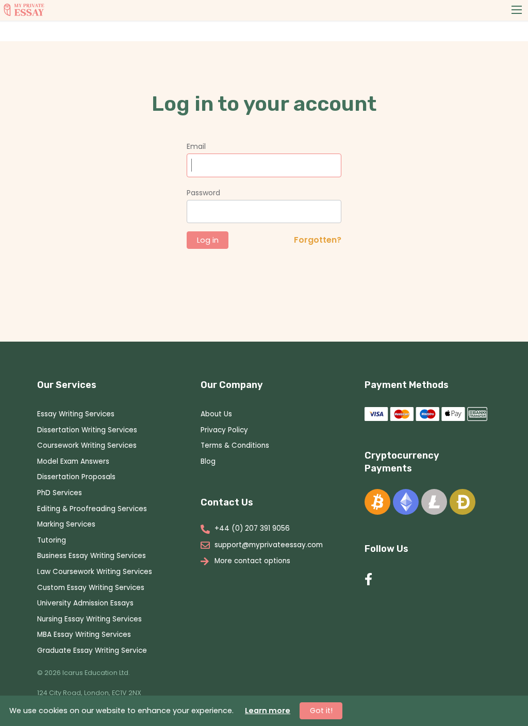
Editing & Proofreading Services (92, 509)
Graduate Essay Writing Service (92, 650)
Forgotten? (317, 240)
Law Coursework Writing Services (94, 572)
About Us (216, 414)
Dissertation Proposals (76, 477)
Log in (208, 240)
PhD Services (59, 493)
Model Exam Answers (73, 461)
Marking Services (66, 524)
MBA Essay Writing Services (84, 634)
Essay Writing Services (75, 414)
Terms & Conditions (235, 445)
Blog (208, 461)
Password (203, 193)
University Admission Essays (85, 603)
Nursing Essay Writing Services (89, 619)
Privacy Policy (224, 430)
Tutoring (51, 540)
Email (196, 146)
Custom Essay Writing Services (90, 588)
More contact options (252, 561)
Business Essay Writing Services (91, 556)
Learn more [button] (267, 710)
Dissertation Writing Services (87, 430)
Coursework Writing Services (87, 445)
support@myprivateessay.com (268, 545)
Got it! (321, 710)
